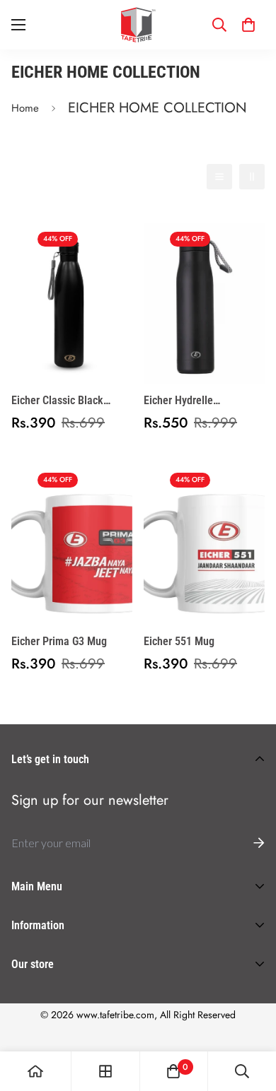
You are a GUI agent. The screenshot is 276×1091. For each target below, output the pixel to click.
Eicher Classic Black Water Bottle (57, 401)
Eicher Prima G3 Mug (59, 641)
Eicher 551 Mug (179, 641)
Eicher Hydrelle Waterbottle (178, 401)
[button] (248, 24)
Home (25, 108)
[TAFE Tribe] (138, 24)
